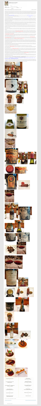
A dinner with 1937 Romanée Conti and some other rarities (30, 400)
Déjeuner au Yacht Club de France (8, 400)
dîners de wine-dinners (12, 398)
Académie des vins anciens (13, 2)
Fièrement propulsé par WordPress (9, 403)
